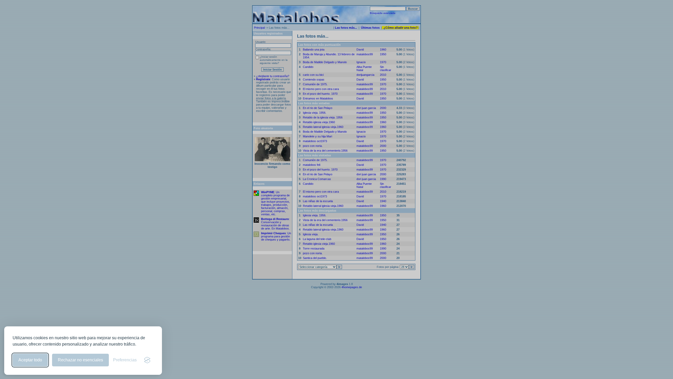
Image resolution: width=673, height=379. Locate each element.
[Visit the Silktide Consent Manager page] (147, 360)
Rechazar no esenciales (80, 360)
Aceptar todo (30, 360)
